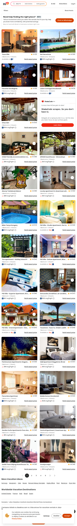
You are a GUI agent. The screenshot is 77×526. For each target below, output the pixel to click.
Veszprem (12, 483)
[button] (53, 3)
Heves (25, 483)
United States (6, 494)
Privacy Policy (17, 519)
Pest (58, 483)
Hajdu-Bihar (51, 483)
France (15, 494)
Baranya (64, 483)
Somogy (4, 483)
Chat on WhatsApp (64, 20)
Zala (19, 483)
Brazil (26, 494)
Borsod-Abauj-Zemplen (36, 483)
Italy (20, 494)
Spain (31, 494)
